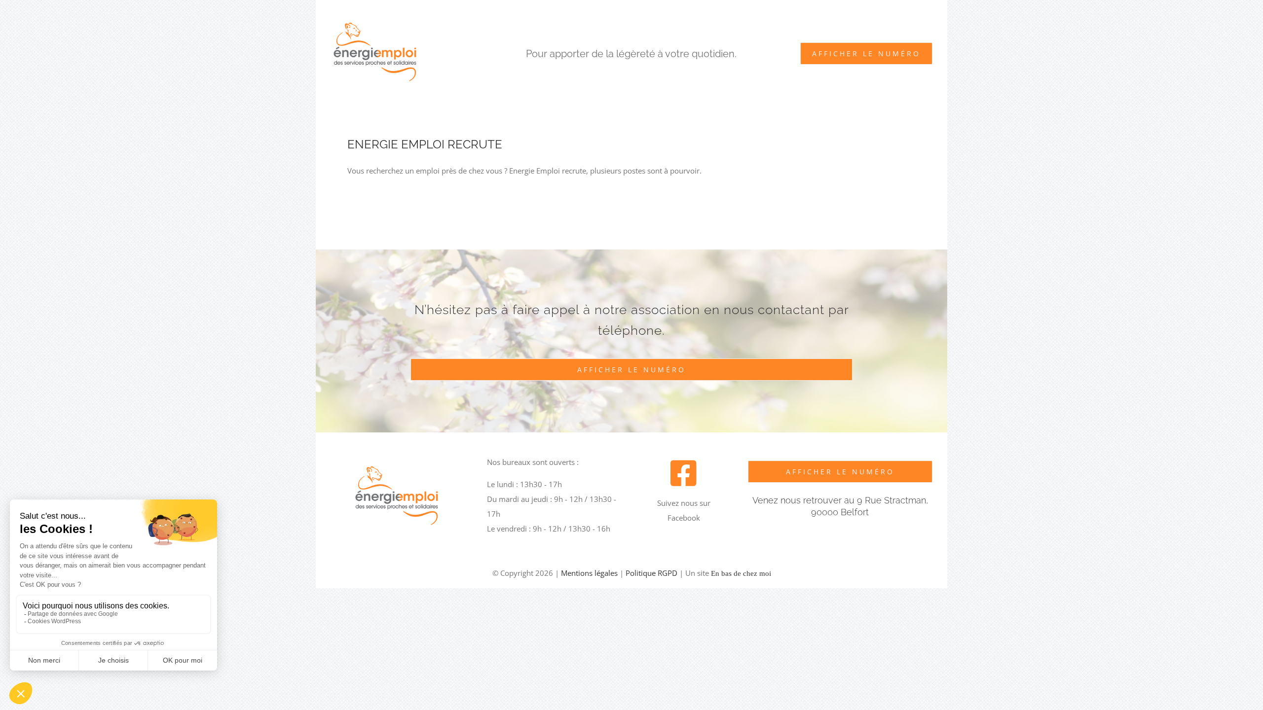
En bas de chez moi (741, 573)
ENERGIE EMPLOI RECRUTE (424, 144)
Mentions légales (589, 573)
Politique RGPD (651, 573)
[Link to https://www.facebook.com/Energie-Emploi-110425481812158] (683, 473)
